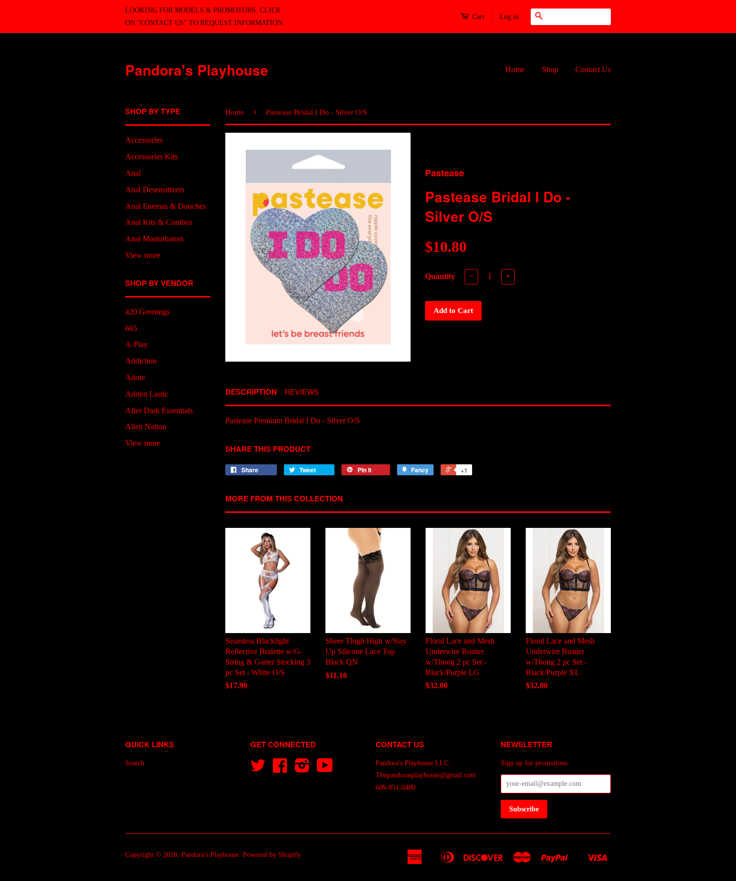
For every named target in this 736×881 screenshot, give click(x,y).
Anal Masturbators (154, 238)
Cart (477, 17)
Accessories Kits (151, 156)
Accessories (144, 140)
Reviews (301, 391)
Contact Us (593, 69)
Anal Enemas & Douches (165, 206)
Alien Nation (145, 426)
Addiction (141, 361)
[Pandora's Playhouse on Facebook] (279, 769)
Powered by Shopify (272, 854)
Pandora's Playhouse (196, 70)
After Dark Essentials (159, 410)
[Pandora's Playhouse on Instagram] (302, 769)
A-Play (136, 344)
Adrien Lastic (146, 394)
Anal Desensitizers (154, 189)
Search (134, 763)
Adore (135, 377)
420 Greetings (147, 312)
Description (251, 392)
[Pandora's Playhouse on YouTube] (325, 769)
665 (131, 328)
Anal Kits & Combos (158, 222)
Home (515, 69)
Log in (509, 17)
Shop (550, 69)
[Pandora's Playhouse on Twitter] (257, 769)
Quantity (440, 276)
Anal (133, 173)
